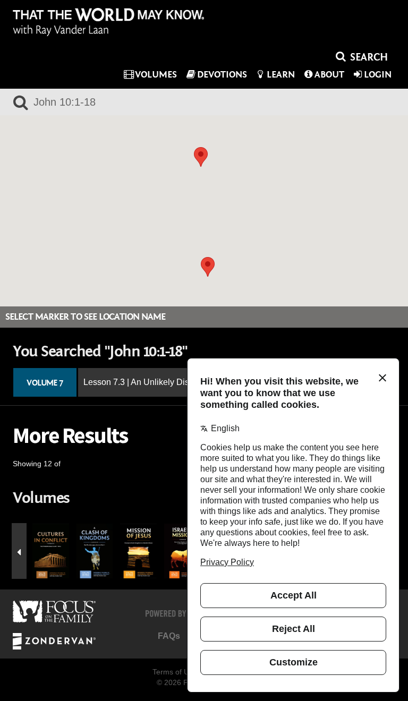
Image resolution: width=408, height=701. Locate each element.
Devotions (222, 74)
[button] (201, 157)
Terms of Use (174, 672)
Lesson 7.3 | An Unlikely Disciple (145, 382)
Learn (281, 74)
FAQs (169, 635)
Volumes (156, 74)
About (329, 74)
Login (378, 74)
